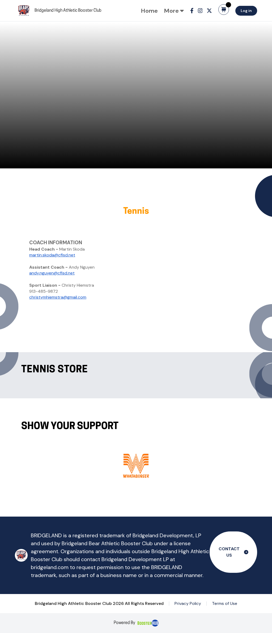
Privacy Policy (188, 603)
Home (149, 11)
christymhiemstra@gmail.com (57, 297)
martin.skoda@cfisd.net (52, 255)
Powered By (124, 623)
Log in (246, 10)
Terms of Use (224, 603)
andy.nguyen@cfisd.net (52, 273)
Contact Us (229, 552)
